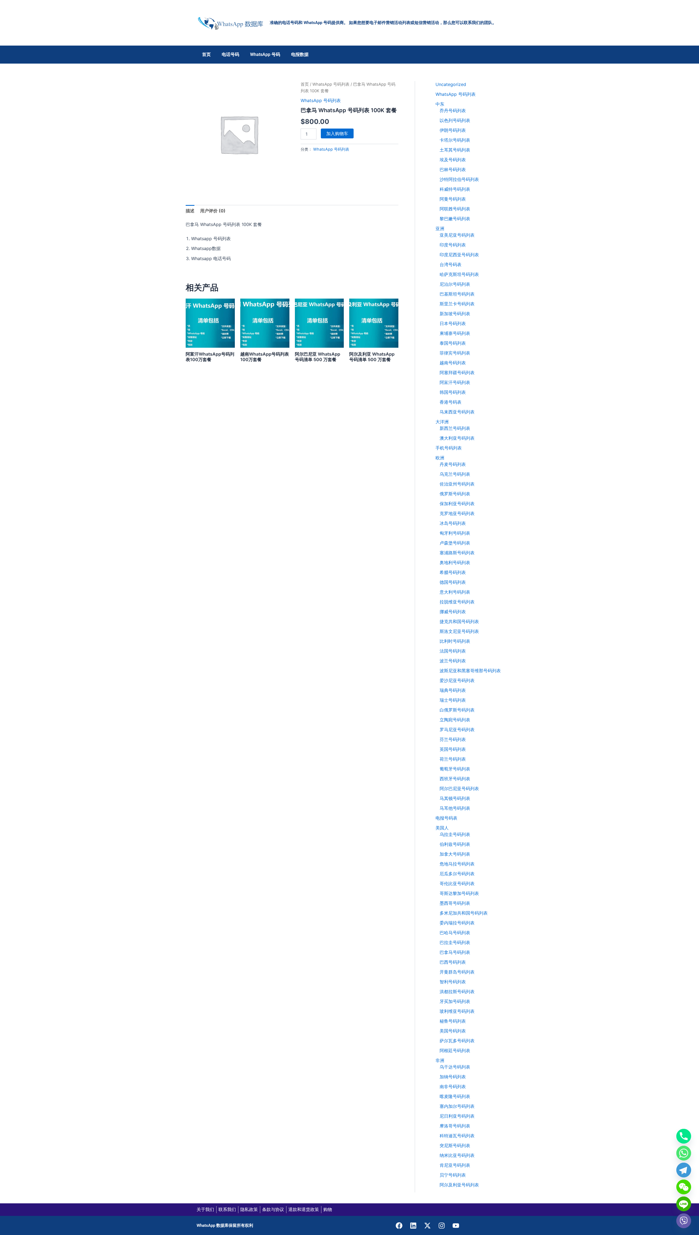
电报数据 (300, 54)
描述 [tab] (190, 210)
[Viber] (683, 1220)
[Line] (683, 1204)
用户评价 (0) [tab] (213, 210)
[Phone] (683, 1136)
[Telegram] (683, 1170)
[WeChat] (683, 1187)
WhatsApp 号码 (265, 54)
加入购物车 (337, 133)
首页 (206, 54)
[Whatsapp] (683, 1153)
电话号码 (230, 54)
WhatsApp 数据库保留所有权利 (225, 1225)
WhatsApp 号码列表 (331, 84)
